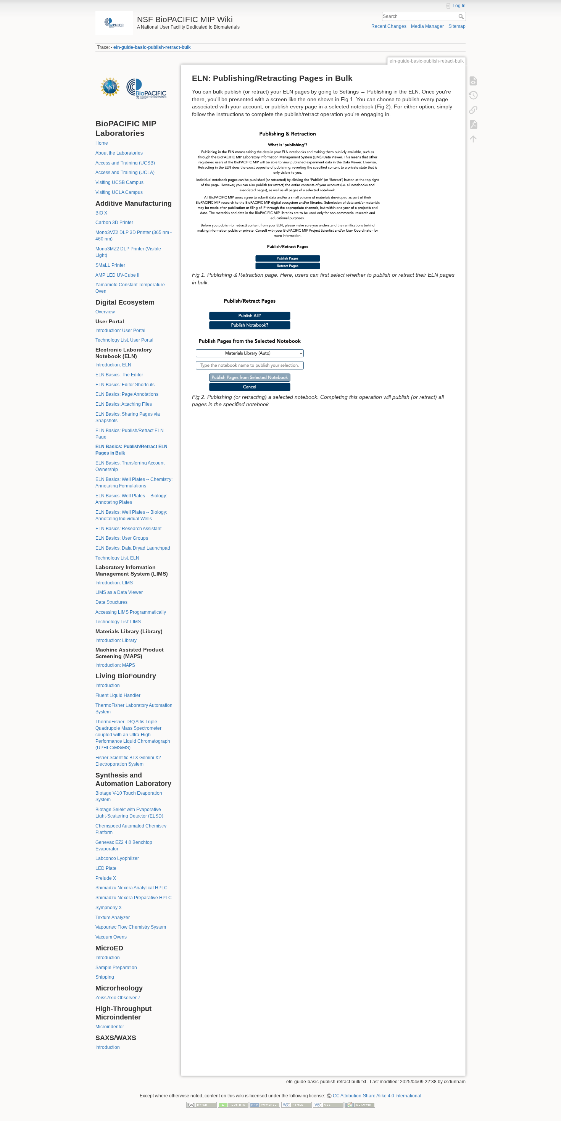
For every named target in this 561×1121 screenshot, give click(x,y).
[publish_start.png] (287, 198)
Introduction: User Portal (120, 330)
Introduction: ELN (113, 365)
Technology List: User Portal (124, 340)
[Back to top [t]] (473, 139)
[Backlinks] (473, 110)
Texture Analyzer (112, 917)
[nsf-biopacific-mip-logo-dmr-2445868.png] (134, 88)
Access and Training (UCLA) (125, 172)
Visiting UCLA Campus (119, 192)
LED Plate (105, 868)
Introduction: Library (116, 640)
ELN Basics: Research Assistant (128, 528)
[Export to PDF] (473, 124)
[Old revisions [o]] (473, 95)
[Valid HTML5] (296, 1104)
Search (462, 16)
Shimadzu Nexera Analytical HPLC (131, 887)
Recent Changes (388, 26)
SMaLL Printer (110, 265)
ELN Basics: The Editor (119, 374)
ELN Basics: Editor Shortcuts (125, 384)
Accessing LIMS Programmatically (130, 612)
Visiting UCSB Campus (119, 182)
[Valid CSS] (328, 1104)
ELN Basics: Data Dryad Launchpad (132, 548)
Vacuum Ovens (111, 937)
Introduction (107, 685)
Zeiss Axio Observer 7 (117, 997)
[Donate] (233, 1104)
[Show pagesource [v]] (473, 81)
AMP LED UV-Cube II (117, 275)
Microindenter (109, 1026)
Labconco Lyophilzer (117, 858)
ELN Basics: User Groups (121, 538)
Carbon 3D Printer (114, 222)
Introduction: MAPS (115, 665)
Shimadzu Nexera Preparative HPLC (133, 897)
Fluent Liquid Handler (117, 695)
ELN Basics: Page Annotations (126, 394)
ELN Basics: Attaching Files (123, 404)
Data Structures (111, 602)
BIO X (101, 213)
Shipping (104, 977)
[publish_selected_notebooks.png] (249, 343)
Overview (105, 312)
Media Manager (427, 26)
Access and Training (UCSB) (125, 163)
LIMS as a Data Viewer (119, 592)
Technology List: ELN (117, 558)
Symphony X (108, 907)
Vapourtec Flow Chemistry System (130, 927)
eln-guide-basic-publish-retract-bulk (152, 47)
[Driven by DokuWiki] (360, 1104)
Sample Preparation (116, 967)
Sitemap (457, 26)
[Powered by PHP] (265, 1104)
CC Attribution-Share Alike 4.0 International (377, 1095)
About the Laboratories (119, 153)
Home (101, 143)
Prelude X (105, 878)
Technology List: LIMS (118, 621)
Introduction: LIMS (114, 583)
